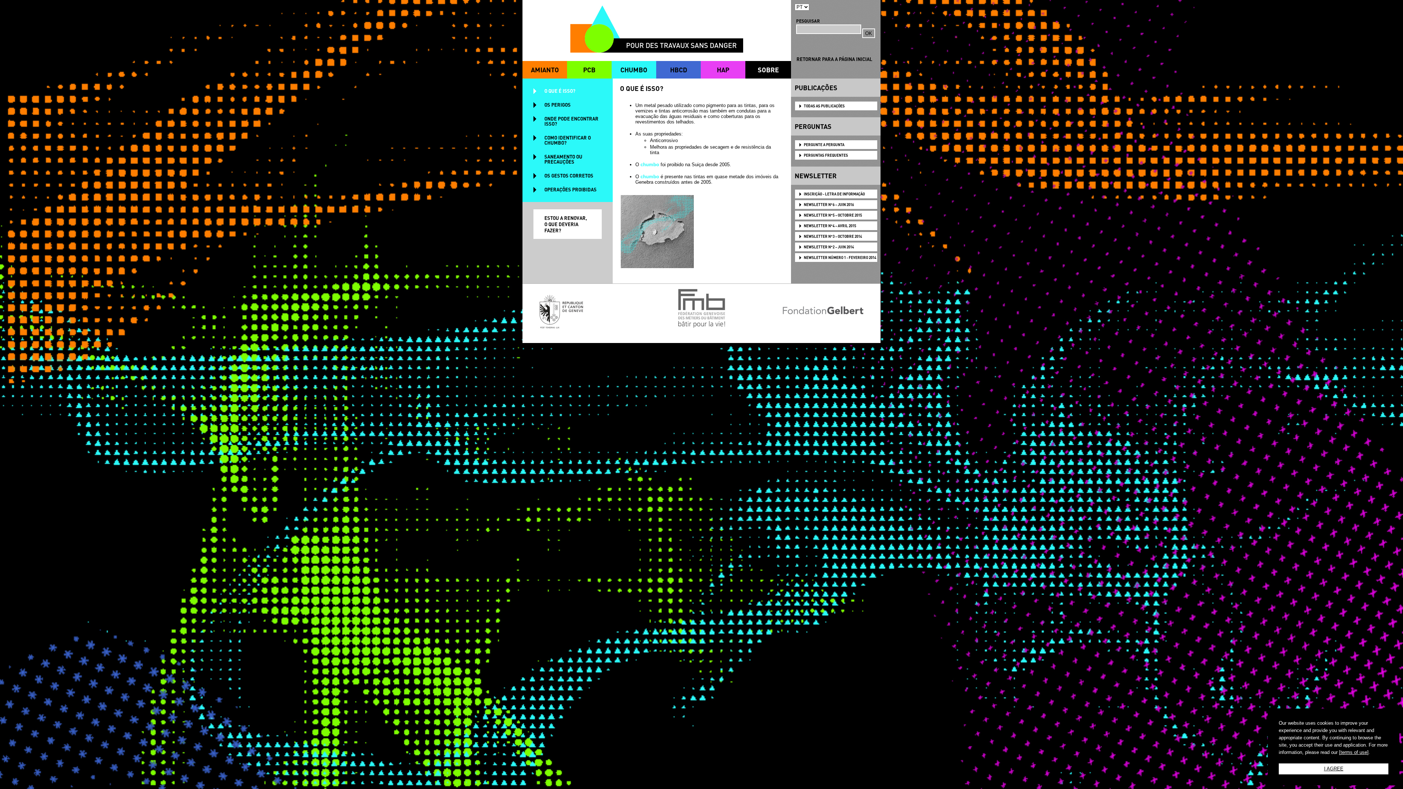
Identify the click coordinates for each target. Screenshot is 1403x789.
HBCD (678, 69)
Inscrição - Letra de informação (834, 194)
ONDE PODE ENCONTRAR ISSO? (571, 121)
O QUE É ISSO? (559, 91)
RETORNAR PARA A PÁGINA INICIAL (834, 59)
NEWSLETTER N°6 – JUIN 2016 (829, 204)
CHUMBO (633, 69)
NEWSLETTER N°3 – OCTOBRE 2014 (833, 236)
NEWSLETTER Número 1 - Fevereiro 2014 (840, 257)
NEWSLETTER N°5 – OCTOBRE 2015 (833, 215)
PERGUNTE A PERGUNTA (824, 144)
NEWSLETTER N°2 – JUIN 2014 (829, 247)
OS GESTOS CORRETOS (568, 175)
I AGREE (1333, 768)
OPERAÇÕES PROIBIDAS (570, 189)
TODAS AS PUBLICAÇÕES (824, 106)
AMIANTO (545, 69)
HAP (723, 69)
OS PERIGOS (557, 105)
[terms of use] (1354, 752)
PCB (589, 69)
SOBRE (768, 69)
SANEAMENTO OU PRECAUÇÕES (563, 159)
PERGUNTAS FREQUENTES (826, 155)
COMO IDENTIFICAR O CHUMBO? (567, 140)
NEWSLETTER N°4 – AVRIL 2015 (830, 226)
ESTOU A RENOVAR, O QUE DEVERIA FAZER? (565, 224)
